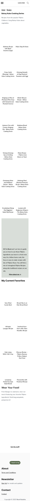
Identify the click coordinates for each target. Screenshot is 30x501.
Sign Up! (4, 483)
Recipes (9, 10)
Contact (4, 494)
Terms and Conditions (9, 472)
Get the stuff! (15, 447)
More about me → (15, 274)
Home (3, 10)
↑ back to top (15, 462)
